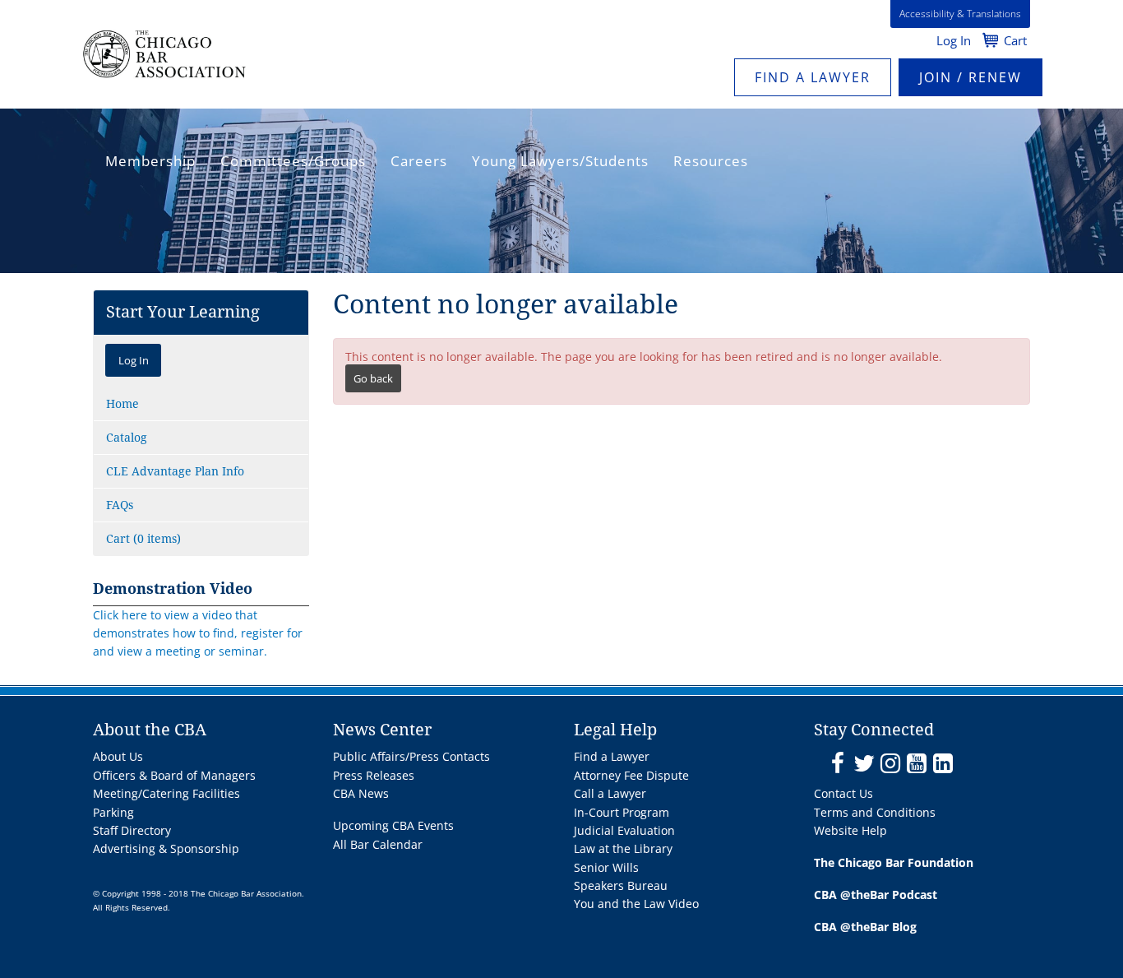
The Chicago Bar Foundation (893, 862)
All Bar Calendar (378, 844)
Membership (150, 160)
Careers (419, 160)
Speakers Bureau (621, 885)
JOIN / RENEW (970, 77)
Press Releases (373, 775)
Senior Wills (606, 867)
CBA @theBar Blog (865, 926)
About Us (118, 756)
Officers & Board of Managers (174, 775)
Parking (113, 812)
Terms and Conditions (875, 812)
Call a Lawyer (610, 793)
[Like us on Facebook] (837, 763)
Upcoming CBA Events (393, 825)
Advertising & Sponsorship (166, 848)
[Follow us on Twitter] (863, 763)
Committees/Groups (293, 160)
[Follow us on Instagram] (890, 763)
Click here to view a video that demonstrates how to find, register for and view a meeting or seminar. (198, 633)
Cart (1015, 40)
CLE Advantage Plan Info (175, 471)
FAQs (119, 505)
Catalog (126, 437)
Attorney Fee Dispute (631, 775)
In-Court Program (621, 812)
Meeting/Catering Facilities (166, 793)
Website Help (850, 830)
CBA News (361, 793)
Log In (953, 40)
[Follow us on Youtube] (916, 763)
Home (122, 403)
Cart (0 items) (143, 538)
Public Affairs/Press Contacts (411, 756)
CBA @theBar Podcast (875, 894)
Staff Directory (132, 830)
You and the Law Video (636, 903)
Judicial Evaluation (624, 830)
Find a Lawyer (813, 77)
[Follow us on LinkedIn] (942, 763)
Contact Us (843, 793)
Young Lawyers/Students (560, 160)
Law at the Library (623, 848)
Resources (710, 160)
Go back (373, 378)
